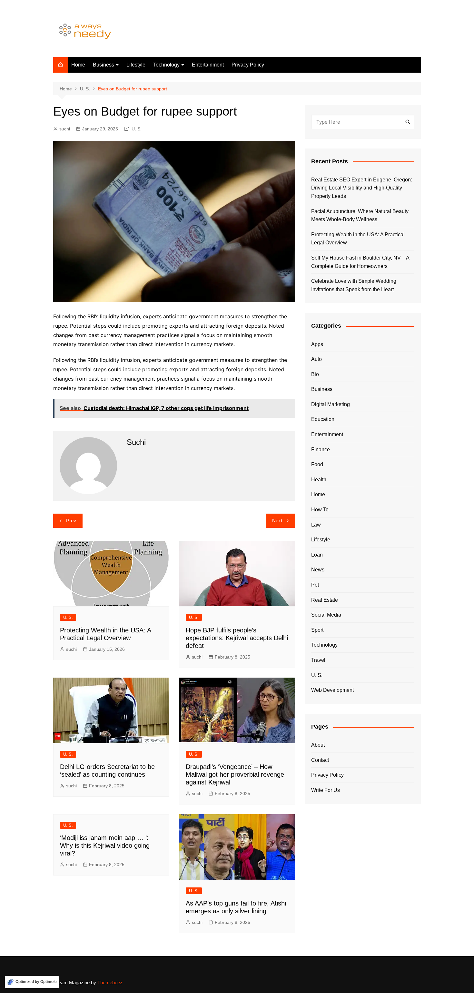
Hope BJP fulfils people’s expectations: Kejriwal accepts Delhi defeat (237, 638)
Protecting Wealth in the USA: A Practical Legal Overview (358, 239)
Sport (317, 630)
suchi (64, 128)
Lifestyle (135, 64)
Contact (320, 760)
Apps (317, 344)
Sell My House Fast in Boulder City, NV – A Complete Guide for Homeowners (360, 262)
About (318, 745)
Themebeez (110, 982)
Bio (315, 374)
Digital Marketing (330, 404)
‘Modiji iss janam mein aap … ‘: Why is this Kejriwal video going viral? (105, 845)
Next (277, 520)
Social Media (326, 615)
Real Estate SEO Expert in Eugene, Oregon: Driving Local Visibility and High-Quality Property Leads (361, 188)
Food (317, 464)
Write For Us (325, 790)
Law (316, 524)
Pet (315, 585)
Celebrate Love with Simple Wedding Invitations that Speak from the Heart (353, 285)
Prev (71, 520)
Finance (320, 449)
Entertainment (208, 64)
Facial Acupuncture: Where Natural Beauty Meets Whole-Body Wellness (360, 215)
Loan (317, 555)
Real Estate (324, 600)
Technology (166, 64)
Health (318, 479)
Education (322, 419)
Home (78, 64)
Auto (316, 359)
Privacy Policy (248, 64)
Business (103, 64)
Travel (318, 660)
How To (320, 509)
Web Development (332, 690)
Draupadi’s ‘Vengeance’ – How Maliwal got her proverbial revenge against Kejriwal (235, 774)
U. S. (137, 128)
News (317, 569)
